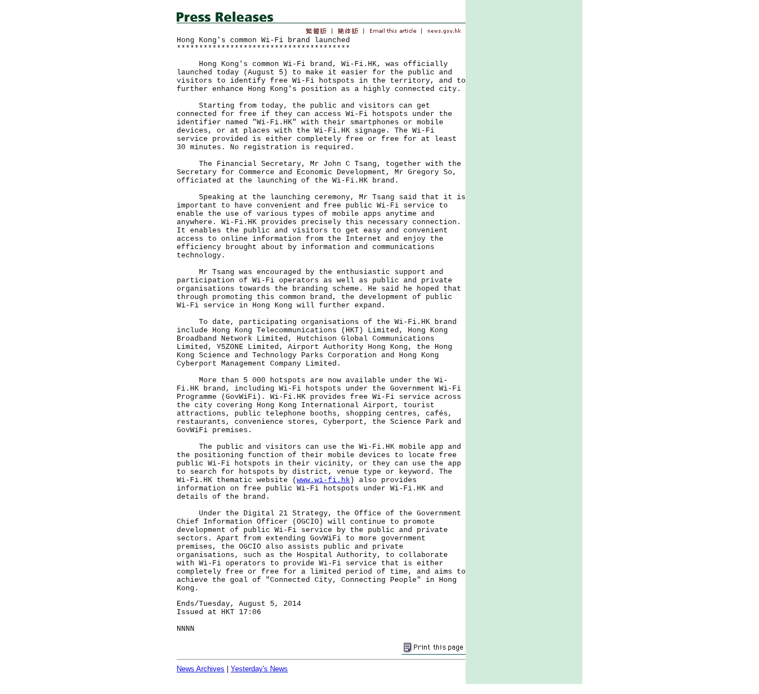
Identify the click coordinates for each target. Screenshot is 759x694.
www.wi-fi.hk (323, 480)
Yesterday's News (259, 669)
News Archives (200, 669)
